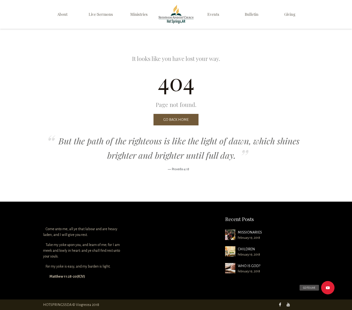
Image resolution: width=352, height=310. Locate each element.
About (62, 14)
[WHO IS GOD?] (230, 268)
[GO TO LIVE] (328, 287)
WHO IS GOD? (249, 266)
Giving (289, 14)
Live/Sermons (101, 14)
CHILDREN (246, 249)
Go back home (176, 120)
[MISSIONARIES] (230, 234)
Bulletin (251, 14)
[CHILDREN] (230, 251)
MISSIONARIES (250, 232)
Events (213, 14)
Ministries (139, 14)
